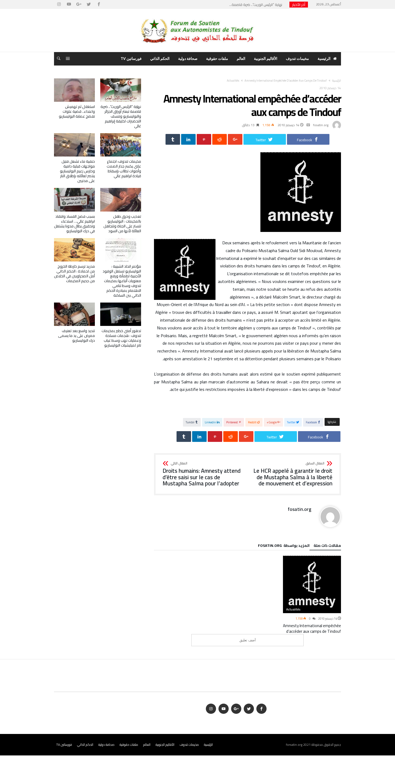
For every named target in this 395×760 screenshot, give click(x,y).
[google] (235, 139)
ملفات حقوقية (129, 744)
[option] (312, 595)
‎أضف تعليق (247, 640)
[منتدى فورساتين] (197, 17)
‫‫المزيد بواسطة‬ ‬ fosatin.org (284, 546)
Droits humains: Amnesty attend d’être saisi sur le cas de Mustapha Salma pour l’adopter (201, 474)
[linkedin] (188, 139)
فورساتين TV (64, 744)
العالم (146, 744)
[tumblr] (173, 139)
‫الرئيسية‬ (336, 80)
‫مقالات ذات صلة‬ (327, 546)
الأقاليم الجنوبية (165, 744)
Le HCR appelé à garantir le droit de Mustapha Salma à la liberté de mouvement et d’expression (292, 474)
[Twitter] (88, 4)
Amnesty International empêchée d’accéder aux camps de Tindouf (312, 628)
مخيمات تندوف (189, 744)
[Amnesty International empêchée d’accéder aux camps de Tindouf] (312, 584)
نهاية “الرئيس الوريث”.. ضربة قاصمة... (257, 4)
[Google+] (78, 4)
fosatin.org (320, 125)
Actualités (233, 80)
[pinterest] (204, 139)
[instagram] (59, 4)
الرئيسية (208, 744)
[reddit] (219, 139)
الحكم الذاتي (85, 744)
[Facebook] (98, 4)
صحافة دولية (106, 744)
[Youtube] (68, 4)
